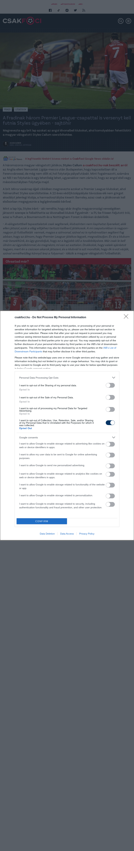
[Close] (127, 317)
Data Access (67, 533)
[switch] (110, 385)
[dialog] (67, 425)
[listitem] (67, 377)
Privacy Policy (86, 533)
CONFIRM (41, 521)
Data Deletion (47, 533)
